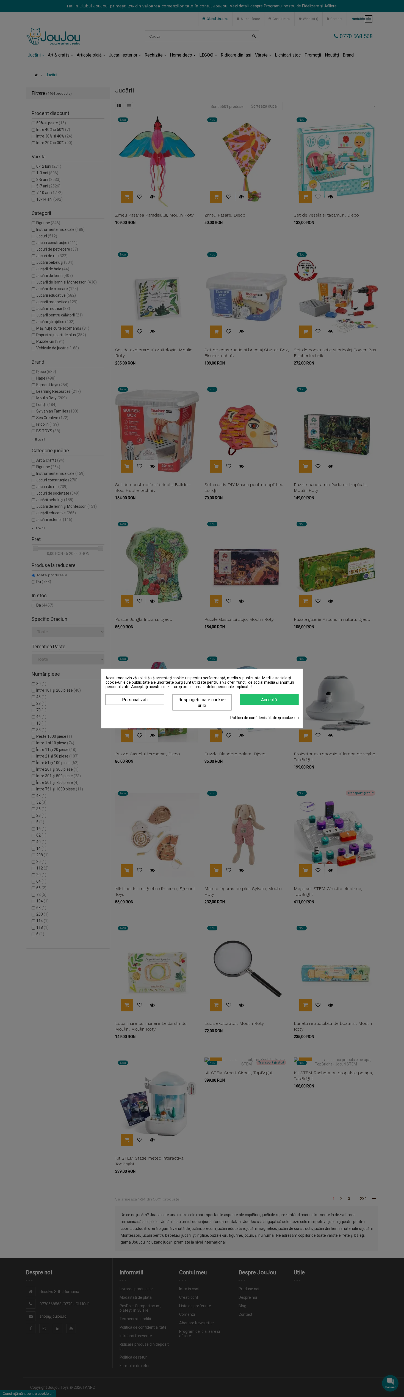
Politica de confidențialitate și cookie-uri (264, 718)
